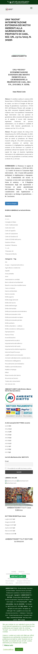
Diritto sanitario (9, 323)
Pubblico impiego (10, 369)
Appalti (7, 271)
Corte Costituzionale (11, 225)
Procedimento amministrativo (14, 364)
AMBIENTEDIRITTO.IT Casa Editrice (19, 509)
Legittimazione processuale (14, 355)
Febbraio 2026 (9, 533)
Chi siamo (9, 583)
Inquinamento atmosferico (13, 343)
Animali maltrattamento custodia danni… (18, 358)
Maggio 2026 (9, 525)
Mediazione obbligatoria (13, 361)
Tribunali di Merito (11, 254)
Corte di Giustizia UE (11, 236)
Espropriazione (10, 331)
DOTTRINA (26, 574)
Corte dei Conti (10, 228)
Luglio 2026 (8, 519)
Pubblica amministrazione (13, 366)
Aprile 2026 (8, 528)
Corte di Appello (10, 230)
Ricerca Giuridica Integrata (18, 578)
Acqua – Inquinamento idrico (14, 265)
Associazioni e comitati (12, 279)
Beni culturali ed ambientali (14, 282)
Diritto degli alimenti (11, 300)
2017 (6, 452)
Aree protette (9, 273)
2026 (6, 426)
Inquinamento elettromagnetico (15, 349)
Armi (6, 276)
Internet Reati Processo (12, 352)
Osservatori (9, 581)
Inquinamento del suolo (12, 346)
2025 (6, 429)
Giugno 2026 (9, 522)
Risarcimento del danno (13, 375)
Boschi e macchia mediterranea (15, 285)
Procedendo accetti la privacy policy (19, 468)
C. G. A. (7, 219)
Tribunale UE (9, 251)
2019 (6, 446)
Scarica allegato (11, 203)
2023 (6, 434)
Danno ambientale (11, 291)
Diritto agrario (9, 297)
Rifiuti (7, 372)
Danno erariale (10, 294)
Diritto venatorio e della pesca (14, 329)
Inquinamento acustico (12, 340)
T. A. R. (7, 248)
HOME (13, 572)
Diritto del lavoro (10, 303)
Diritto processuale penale (13, 320)
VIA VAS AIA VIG (10, 384)
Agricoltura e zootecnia (12, 268)
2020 (6, 443)
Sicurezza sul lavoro (11, 378)
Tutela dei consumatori (12, 381)
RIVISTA (21, 572)
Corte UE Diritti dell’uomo (13, 239)
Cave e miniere (10, 288)
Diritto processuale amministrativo (16, 311)
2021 (6, 440)
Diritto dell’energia (11, 305)
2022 (6, 437)
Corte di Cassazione (11, 233)
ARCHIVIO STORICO (23, 583)
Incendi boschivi (10, 337)
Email (7, 461)
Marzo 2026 (8, 531)
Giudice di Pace (10, 242)
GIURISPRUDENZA (12, 574)
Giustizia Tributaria (11, 245)
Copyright (16, 595)
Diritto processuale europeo (14, 317)
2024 (6, 432)
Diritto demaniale (10, 308)
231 (6, 262)
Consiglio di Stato (10, 222)
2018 (6, 449)
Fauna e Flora (9, 334)
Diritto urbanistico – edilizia (13, 326)
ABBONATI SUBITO (18, 576)
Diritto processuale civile (13, 314)
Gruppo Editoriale (23, 581)
